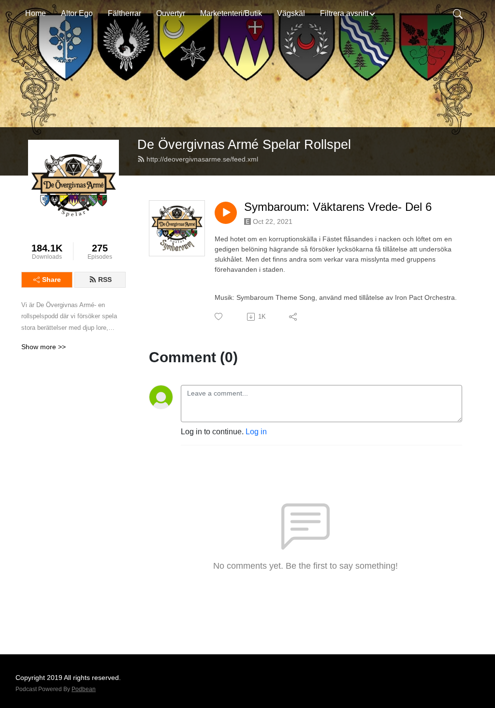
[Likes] (219, 316)
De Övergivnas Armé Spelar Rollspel (244, 144)
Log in (256, 432)
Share (51, 279)
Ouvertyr (170, 13)
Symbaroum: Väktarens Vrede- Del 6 (338, 206)
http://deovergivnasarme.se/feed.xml (202, 159)
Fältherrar (124, 13)
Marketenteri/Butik (231, 13)
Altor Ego (77, 13)
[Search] (457, 13)
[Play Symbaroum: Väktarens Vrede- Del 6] (226, 213)
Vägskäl (291, 13)
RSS (105, 279)
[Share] (293, 317)
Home (35, 13)
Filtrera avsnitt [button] (344, 13)
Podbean (84, 689)
